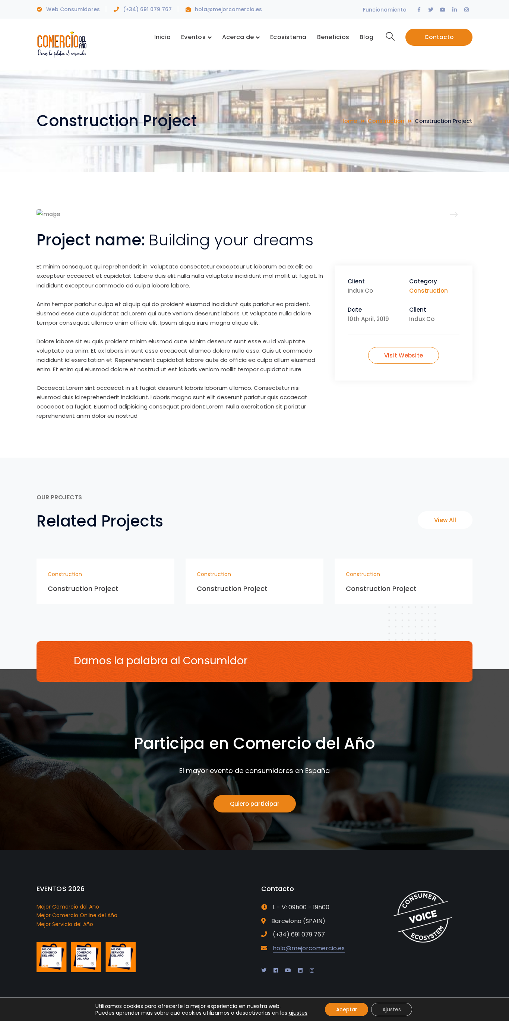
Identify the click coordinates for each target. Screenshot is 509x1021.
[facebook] (276, 970)
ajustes (298, 1012)
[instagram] (312, 970)
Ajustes (391, 1009)
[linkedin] (300, 970)
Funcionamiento (385, 9)
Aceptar (346, 1009)
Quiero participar (254, 804)
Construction (386, 121)
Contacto (438, 37)
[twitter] (263, 970)
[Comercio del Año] (62, 43)
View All (445, 520)
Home (349, 121)
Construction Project (83, 588)
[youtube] (288, 970)
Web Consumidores (73, 9)
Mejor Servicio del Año (65, 924)
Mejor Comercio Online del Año (77, 915)
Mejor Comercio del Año (68, 906)
